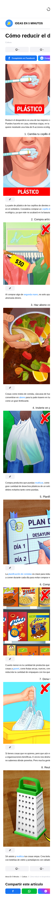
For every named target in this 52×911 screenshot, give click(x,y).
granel (16, 669)
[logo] (24, 23)
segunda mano (30, 294)
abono (22, 397)
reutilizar (39, 483)
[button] (17, 49)
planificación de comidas (20, 574)
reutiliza (20, 856)
